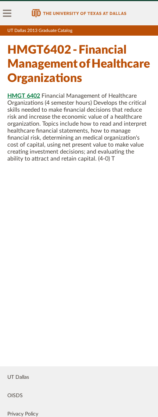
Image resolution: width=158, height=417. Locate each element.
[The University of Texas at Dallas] (79, 13)
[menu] (7, 13)
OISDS (15, 395)
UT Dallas (18, 377)
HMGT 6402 (23, 96)
